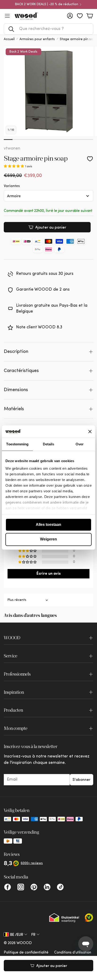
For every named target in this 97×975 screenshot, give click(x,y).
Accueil (9, 39)
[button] (48, 29)
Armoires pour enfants (37, 39)
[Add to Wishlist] (90, 158)
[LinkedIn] (47, 887)
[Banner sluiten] (90, 431)
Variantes (12, 185)
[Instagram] (20, 887)
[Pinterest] (34, 887)
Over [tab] (80, 444)
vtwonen (12, 148)
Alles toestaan (48, 525)
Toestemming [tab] (17, 444)
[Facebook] (7, 887)
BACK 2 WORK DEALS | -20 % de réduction (46, 4)
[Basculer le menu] (7, 15)
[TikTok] (60, 887)
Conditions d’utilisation (72, 952)
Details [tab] (48, 444)
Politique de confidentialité (26, 952)
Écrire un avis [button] (48, 574)
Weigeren (48, 539)
